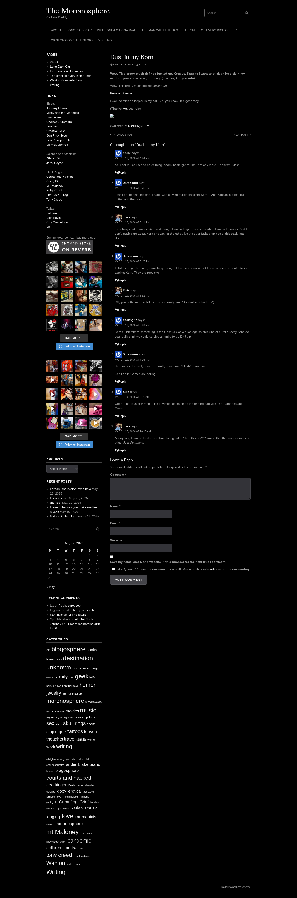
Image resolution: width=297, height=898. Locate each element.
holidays (73, 685)
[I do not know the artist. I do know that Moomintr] (52, 325)
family (61, 676)
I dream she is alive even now (70, 489)
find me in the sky (62, 516)
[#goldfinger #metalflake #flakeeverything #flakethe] (95, 423)
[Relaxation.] (52, 282)
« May (50, 587)
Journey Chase (56, 108)
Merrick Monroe (57, 144)
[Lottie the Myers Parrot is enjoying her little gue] (95, 267)
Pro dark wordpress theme (235, 887)
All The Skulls (77, 614)
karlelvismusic (84, 808)
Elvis (126, 217)
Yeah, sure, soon (70, 605)
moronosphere (65, 700)
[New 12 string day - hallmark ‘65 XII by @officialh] (67, 380)
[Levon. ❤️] (81, 296)
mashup (133, 126)
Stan (126, 391)
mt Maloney (62, 831)
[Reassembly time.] (81, 409)
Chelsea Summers (59, 122)
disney (76, 668)
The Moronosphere (78, 10)
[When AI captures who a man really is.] (95, 296)
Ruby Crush (54, 190)
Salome (51, 213)
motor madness (55, 711)
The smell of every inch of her (210, 30)
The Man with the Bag (160, 30)
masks (49, 824)
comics (58, 659)
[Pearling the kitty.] (95, 409)
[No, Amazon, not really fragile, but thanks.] (67, 366)
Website (116, 540)
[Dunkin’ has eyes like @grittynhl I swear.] (67, 310)
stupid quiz (56, 731)
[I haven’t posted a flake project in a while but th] (67, 423)
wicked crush (74, 864)
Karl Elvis (56, 614)
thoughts (54, 739)
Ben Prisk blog (56, 135)
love (69, 693)
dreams (86, 668)
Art (125, 108)
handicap (95, 802)
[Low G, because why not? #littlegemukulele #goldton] (95, 380)
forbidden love (53, 796)
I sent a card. (59, 498)
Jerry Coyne (54, 163)
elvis (142, 64)
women (91, 739)
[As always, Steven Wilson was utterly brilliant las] (67, 325)
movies (72, 711)
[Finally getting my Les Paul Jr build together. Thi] (81, 394)
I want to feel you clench (77, 610)
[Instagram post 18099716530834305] (81, 282)
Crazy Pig (53, 181)
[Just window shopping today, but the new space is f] (67, 296)
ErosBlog (52, 126)
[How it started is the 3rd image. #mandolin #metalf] (67, 409)
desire (80, 785)
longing (53, 816)
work (50, 747)
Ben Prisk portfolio (58, 140)
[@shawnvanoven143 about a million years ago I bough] (67, 282)
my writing (61, 717)
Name (115, 506)
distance (50, 791)
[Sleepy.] (67, 267)
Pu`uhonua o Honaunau (116, 30)
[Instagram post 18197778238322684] (95, 282)
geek (81, 676)
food (71, 677)
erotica (49, 677)
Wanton (55, 863)
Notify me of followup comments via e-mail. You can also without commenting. (183, 569)
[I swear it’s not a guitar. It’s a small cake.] (81, 325)
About (56, 30)
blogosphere (69, 649)
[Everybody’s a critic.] (81, 267)
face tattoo (88, 791)
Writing (107, 41)
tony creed (59, 855)
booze (50, 659)
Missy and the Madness (62, 112)
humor (87, 685)
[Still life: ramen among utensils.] (52, 267)
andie (71, 764)
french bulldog (70, 796)
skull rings (74, 723)
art (48, 650)
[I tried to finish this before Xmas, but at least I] (52, 394)
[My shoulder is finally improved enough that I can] (52, 366)
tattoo (83, 848)
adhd (73, 759)
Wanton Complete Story (72, 40)
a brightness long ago (57, 759)
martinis (89, 816)
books (92, 650)
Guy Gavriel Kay (57, 222)
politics (90, 717)
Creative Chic (55, 131)
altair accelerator (55, 765)
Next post (241, 134)
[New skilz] (67, 394)
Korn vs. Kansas (121, 93)
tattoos (75, 731)
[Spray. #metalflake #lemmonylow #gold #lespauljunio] (52, 409)
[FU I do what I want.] (95, 325)
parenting (79, 717)
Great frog (68, 801)
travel (69, 739)
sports (91, 724)
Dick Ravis (53, 217)
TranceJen (53, 117)
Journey (55, 623)
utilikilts (81, 739)
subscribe (210, 569)
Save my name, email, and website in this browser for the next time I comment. (168, 562)
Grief (84, 801)
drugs (95, 668)
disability (89, 785)
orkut (70, 717)
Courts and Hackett (59, 176)
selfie (51, 847)
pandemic (79, 841)
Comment (118, 474)
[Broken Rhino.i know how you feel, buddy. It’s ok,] (81, 310)
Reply (122, 172)
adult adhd (83, 759)
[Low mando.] (95, 366)
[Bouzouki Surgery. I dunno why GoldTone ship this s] (81, 366)
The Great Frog (57, 195)
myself (50, 717)
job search (63, 808)
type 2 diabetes (82, 856)
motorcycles (93, 702)
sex (50, 723)
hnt (65, 685)
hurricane (51, 808)
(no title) (55, 502)
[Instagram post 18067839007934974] (81, 423)
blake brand (89, 764)
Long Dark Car (79, 30)
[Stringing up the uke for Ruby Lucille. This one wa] (52, 423)
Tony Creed (54, 199)
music (144, 126)
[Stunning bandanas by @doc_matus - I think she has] (52, 310)
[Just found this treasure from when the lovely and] (95, 310)
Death (71, 785)
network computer (55, 841)
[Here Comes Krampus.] (95, 394)
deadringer (56, 785)
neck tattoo (86, 833)
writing (64, 746)
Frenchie (84, 796)
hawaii (59, 685)
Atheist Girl (53, 158)
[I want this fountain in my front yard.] (52, 296)
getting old (51, 802)
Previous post (123, 134)
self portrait (68, 847)
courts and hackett (68, 778)
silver (58, 724)
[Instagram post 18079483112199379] (52, 380)
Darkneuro (130, 182)
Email (115, 523)
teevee (90, 731)
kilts (64, 693)
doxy (61, 791)
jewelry (53, 693)
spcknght (130, 320)
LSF (77, 817)
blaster (49, 771)
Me (48, 227)
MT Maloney (54, 185)
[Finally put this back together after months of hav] (81, 380)
